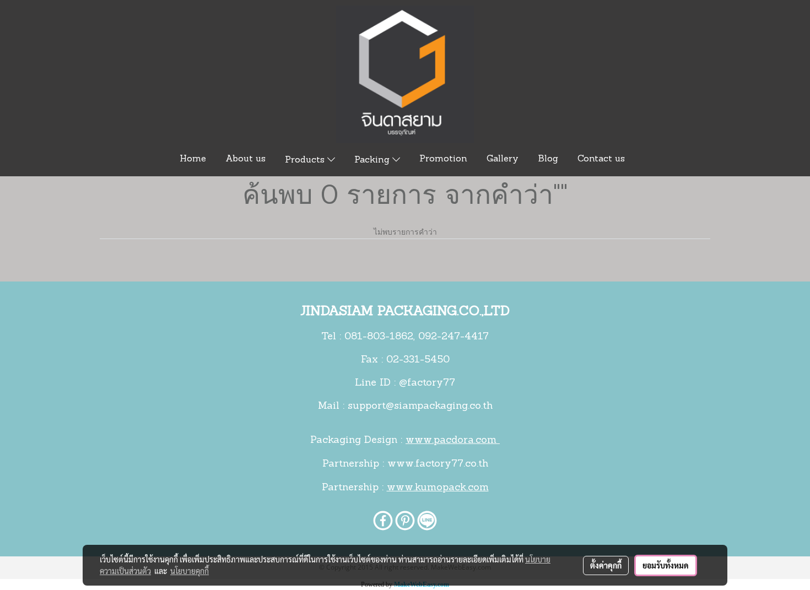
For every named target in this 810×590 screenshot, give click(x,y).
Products (306, 160)
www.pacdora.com (453, 441)
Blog (548, 159)
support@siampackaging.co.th (420, 407)
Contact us (601, 159)
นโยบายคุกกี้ (189, 571)
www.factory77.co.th (437, 464)
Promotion (443, 159)
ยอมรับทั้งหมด (665, 565)
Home (193, 159)
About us (245, 159)
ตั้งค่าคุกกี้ (606, 565)
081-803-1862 (378, 337)
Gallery (503, 159)
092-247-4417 (453, 337)
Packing (373, 160)
